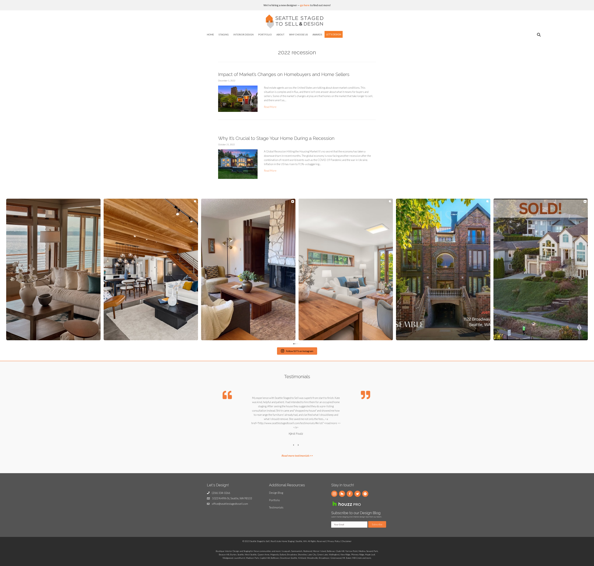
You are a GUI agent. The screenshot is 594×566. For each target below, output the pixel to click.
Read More (270, 106)
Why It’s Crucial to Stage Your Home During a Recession (276, 138)
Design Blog (276, 492)
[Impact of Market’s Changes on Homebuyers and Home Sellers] (238, 98)
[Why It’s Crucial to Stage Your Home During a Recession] (238, 163)
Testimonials (276, 507)
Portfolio (274, 500)
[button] (334, 494)
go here (305, 5)
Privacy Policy (333, 541)
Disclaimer (347, 541)
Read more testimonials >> (297, 455)
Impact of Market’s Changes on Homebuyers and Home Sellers (283, 74)
